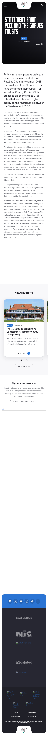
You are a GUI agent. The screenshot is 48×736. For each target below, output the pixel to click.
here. (36, 401)
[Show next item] (42, 360)
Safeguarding (32, 717)
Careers (15, 712)
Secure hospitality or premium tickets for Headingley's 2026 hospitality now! (24, 263)
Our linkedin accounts (38, 601)
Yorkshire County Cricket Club (24, 4)
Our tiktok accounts (32, 601)
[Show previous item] (5, 360)
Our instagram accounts (26, 601)
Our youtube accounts (21, 601)
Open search (42, 5)
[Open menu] (5, 5)
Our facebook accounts (10, 601)
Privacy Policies (32, 712)
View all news (24, 367)
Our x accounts (15, 601)
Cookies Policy (15, 717)
